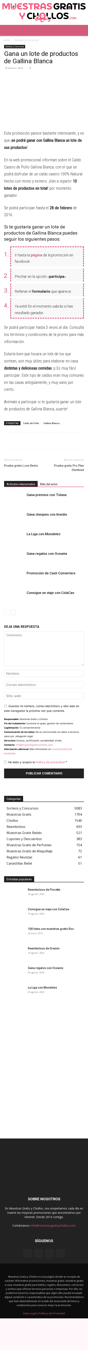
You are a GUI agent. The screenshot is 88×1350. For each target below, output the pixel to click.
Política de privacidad (50, 762)
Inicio (7, 40)
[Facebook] (27, 77)
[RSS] (49, 1253)
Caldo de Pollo (31, 423)
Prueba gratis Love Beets (21, 465)
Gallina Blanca (52, 423)
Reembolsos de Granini (44, 948)
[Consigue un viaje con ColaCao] (14, 597)
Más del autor (49, 484)
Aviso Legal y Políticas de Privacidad (44, 1313)
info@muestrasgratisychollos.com (34, 744)
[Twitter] (36, 77)
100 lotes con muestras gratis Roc (51, 928)
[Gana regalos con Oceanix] (14, 558)
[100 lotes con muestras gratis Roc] (14, 934)
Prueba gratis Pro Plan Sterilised (69, 468)
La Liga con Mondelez (44, 534)
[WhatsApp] (8, 77)
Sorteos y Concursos (27, 40)
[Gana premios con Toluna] (14, 500)
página (36, 255)
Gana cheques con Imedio (47, 514)
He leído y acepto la (37, 762)
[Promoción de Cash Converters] (14, 578)
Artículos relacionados (21, 484)
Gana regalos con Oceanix (47, 554)
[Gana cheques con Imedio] (14, 519)
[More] (46, 77)
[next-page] (13, 612)
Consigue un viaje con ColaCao (50, 593)
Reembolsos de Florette (44, 889)
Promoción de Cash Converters (51, 573)
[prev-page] (6, 612)
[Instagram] (38, 1253)
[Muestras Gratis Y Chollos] (44, 12)
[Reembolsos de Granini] (14, 953)
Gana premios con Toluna (47, 495)
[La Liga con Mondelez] (14, 539)
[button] (7, 30)
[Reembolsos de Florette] (14, 895)
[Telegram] (18, 77)
